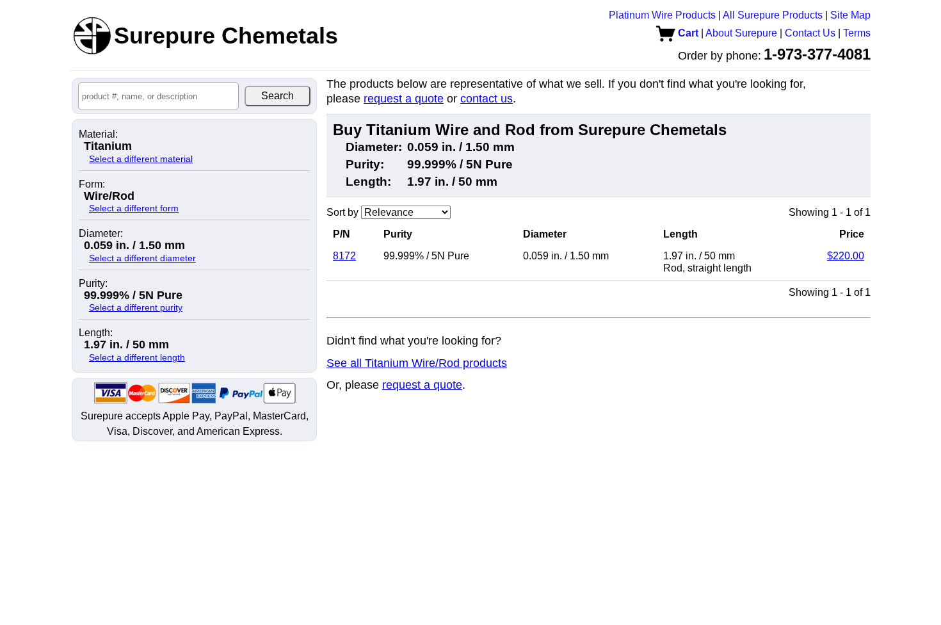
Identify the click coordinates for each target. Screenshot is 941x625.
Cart (686, 33)
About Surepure (741, 33)
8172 (344, 255)
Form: (92, 184)
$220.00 (845, 255)
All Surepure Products (773, 15)
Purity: (93, 284)
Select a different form (134, 208)
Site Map (850, 15)
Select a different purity (135, 307)
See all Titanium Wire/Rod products (416, 363)
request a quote (404, 98)
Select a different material (141, 159)
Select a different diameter (142, 258)
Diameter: (101, 234)
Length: (96, 333)
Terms (857, 33)
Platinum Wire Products (662, 15)
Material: (98, 134)
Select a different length (137, 357)
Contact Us (810, 33)
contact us (486, 98)
